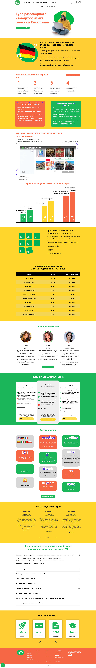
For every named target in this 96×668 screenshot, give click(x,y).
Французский (29, 657)
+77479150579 (78, 1)
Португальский (30, 659)
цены (37, 651)
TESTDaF (39, 632)
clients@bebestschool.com (76, 3)
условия (38, 653)
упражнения (47, 655)
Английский (29, 650)
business (22, 632)
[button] (23, 28)
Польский (28, 660)
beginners (72, 632)
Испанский (29, 653)
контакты (47, 650)
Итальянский (29, 655)
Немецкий (48, 6)
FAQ (46, 653)
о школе (38, 650)
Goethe (56, 632)
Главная (42, 6)
